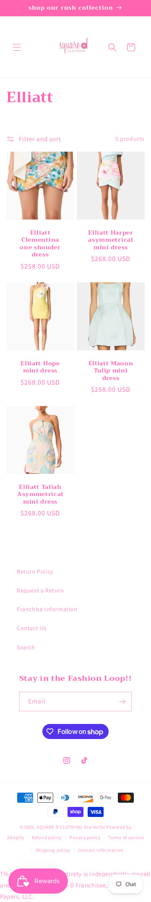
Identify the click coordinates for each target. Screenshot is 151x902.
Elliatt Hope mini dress (40, 367)
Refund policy (47, 837)
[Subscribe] (122, 701)
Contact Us (32, 628)
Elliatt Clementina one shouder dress (40, 243)
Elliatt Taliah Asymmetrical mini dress (40, 494)
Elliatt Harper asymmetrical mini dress (110, 240)
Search (26, 647)
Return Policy (35, 571)
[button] (17, 47)
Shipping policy (53, 850)
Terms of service (125, 837)
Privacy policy (85, 837)
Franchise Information (47, 609)
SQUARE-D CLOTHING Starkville (70, 827)
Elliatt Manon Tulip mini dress (111, 371)
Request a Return (40, 590)
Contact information (100, 850)
